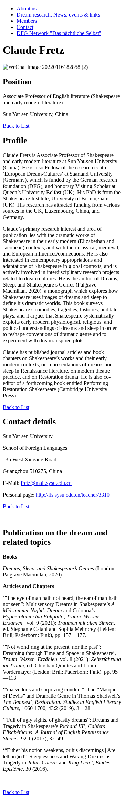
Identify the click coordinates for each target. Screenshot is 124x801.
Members (27, 21)
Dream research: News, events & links (58, 15)
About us (27, 8)
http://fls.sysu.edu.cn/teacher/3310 (73, 495)
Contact (25, 27)
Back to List (16, 126)
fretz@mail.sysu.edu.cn (46, 483)
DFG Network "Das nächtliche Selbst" (59, 33)
